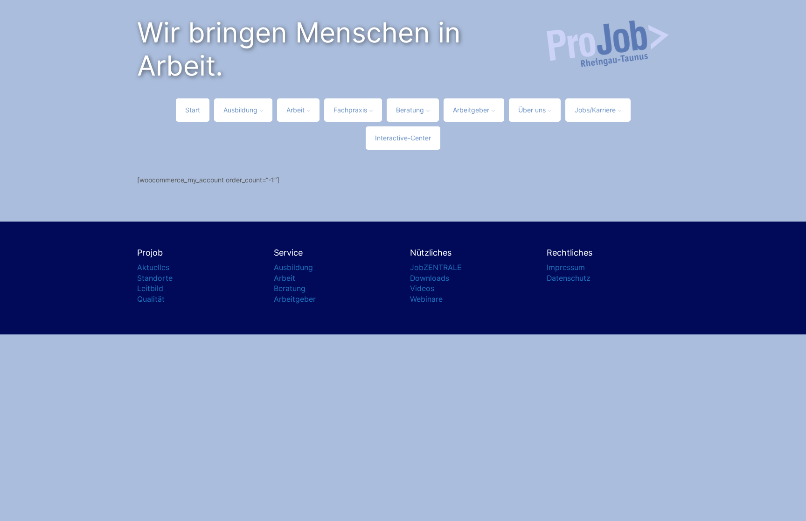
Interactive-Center (403, 138)
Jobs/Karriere (595, 110)
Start (192, 110)
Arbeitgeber (471, 110)
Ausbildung (240, 110)
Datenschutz (569, 278)
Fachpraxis (350, 110)
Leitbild (150, 288)
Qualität (151, 299)
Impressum (566, 267)
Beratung (410, 110)
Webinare (426, 299)
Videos (422, 288)
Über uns (532, 110)
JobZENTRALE (436, 267)
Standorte (155, 278)
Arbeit (295, 110)
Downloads (429, 278)
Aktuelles (153, 267)
